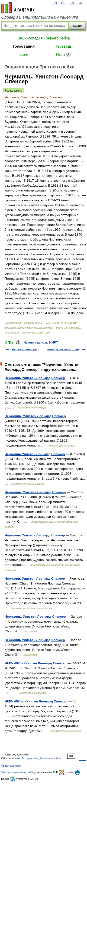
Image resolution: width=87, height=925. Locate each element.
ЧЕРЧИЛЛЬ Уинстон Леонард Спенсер (36, 663)
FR (80, 3)
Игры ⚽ (63, 55)
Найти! (77, 26)
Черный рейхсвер (25, 349)
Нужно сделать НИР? (40, 342)
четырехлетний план (63, 349)
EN (55, 3)
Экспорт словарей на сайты (17, 772)
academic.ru (18, 7)
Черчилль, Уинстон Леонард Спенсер (35, 416)
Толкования (24, 46)
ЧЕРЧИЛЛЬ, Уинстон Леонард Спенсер (36, 701)
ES (72, 3)
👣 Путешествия (11, 765)
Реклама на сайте (50, 758)
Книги (23, 55)
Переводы (64, 46)
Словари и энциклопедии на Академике (39, 17)
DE (63, 3)
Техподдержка (30, 758)
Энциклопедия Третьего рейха (43, 38)
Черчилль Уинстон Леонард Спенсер (35, 378)
